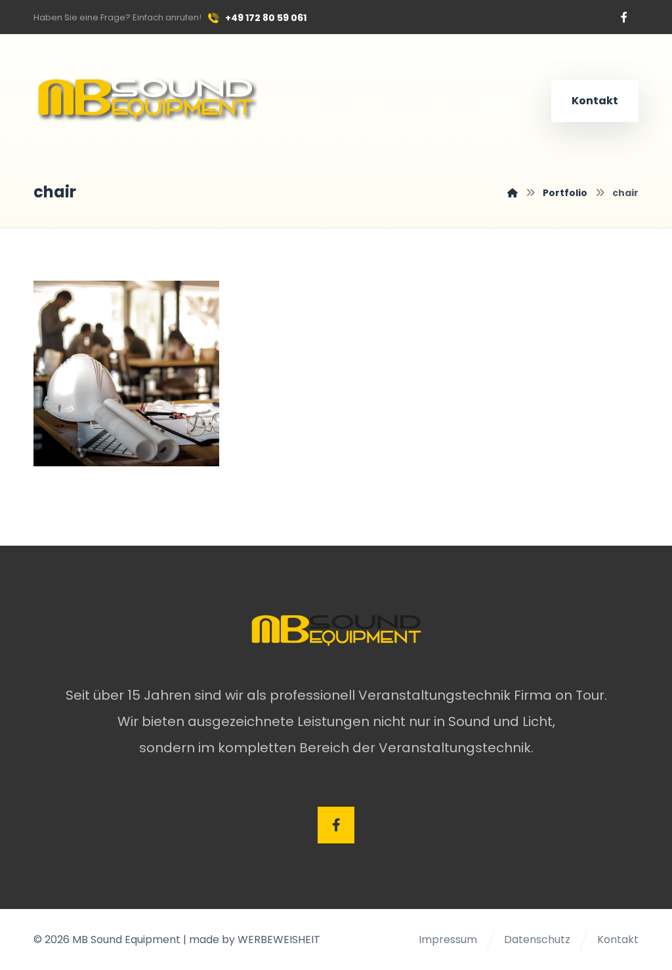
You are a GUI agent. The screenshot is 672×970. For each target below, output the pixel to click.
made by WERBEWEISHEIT (254, 939)
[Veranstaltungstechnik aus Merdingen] (145, 97)
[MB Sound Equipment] (512, 192)
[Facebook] (624, 17)
